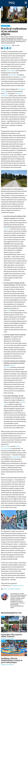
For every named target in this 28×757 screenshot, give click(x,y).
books (21, 77)
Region (3, 640)
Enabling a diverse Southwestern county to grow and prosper (11, 660)
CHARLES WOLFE (6, 45)
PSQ (12, 3)
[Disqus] (14, 684)
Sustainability (6, 25)
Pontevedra (6, 446)
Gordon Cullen (10, 70)
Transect (7, 229)
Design (3, 616)
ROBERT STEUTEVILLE (7, 639)
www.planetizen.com (17, 585)
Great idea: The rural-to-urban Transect (12, 635)
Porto (6, 93)
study (8, 310)
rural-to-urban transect (12, 589)
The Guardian (6, 448)
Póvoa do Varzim (16, 457)
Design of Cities (12, 75)
